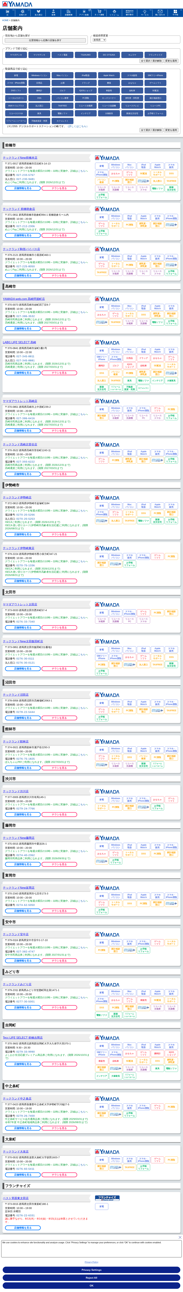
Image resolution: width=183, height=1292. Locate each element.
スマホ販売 (132, 75)
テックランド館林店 (16, 741)
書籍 (109, 83)
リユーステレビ (132, 106)
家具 (39, 113)
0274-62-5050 (25, 905)
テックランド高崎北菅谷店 (20, 444)
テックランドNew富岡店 (18, 887)
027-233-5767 (25, 175)
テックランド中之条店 (17, 1098)
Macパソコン (62, 75)
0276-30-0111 (25, 658)
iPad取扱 (86, 75)
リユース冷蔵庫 (86, 106)
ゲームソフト (155, 83)
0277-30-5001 (25, 1001)
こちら (81, 170)
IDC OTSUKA (109, 55)
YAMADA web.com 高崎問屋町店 (24, 298)
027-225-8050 (25, 266)
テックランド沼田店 (16, 694)
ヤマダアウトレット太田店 (20, 604)
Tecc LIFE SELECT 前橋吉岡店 (23, 1037)
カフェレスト (62, 121)
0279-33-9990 (25, 1051)
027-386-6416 (25, 418)
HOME (5, 20)
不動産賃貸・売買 (39, 121)
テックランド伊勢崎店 (17, 497)
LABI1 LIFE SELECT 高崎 (19, 342)
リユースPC (155, 106)
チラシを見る (59, 188)
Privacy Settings (92, 1269)
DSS (39, 98)
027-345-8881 (25, 360)
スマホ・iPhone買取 (16, 83)
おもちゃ (132, 83)
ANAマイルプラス (16, 106)
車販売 (109, 90)
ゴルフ (62, 90)
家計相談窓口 (155, 98)
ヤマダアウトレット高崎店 (20, 401)
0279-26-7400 (25, 1115)
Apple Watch (108, 75)
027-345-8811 (25, 356)
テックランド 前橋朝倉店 (19, 208)
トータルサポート (16, 98)
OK (91, 1285)
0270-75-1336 (25, 565)
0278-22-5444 (25, 712)
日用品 (39, 83)
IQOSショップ (85, 90)
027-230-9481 (25, 179)
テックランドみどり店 (17, 984)
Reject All (91, 1277)
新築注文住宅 (132, 113)
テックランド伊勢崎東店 (18, 548)
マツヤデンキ (39, 55)
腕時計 (39, 90)
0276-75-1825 (25, 758)
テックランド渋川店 (16, 791)
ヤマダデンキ (16, 55)
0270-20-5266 (25, 514)
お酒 (63, 83)
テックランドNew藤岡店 (18, 837)
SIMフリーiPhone (155, 75)
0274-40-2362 (25, 855)
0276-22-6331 (25, 1215)
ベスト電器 (62, 55)
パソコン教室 (62, 98)
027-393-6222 (25, 461)
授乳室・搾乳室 (132, 98)
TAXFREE (62, 106)
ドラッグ (86, 83)
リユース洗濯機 (109, 106)
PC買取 (85, 98)
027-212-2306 (25, 226)
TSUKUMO (86, 55)
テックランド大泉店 (16, 1151)
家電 (16, 75)
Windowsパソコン (39, 75)
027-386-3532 (25, 316)
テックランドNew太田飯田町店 (23, 641)
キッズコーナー (109, 98)
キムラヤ (132, 55)
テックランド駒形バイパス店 (21, 249)
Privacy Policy (91, 1262)
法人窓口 (39, 106)
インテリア (86, 113)
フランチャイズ (155, 55)
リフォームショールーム (16, 121)
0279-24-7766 (25, 808)
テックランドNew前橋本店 (20, 157)
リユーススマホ (16, 113)
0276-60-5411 (25, 1168)
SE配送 (155, 90)
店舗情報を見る (23, 188)
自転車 (132, 90)
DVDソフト (16, 90)
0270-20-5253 (25, 518)
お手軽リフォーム (155, 113)
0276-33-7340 (25, 621)
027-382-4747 (25, 951)
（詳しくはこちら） (77, 126)
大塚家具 (109, 113)
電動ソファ (62, 113)
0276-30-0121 (25, 662)
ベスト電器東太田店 (16, 1198)
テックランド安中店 (16, 934)
